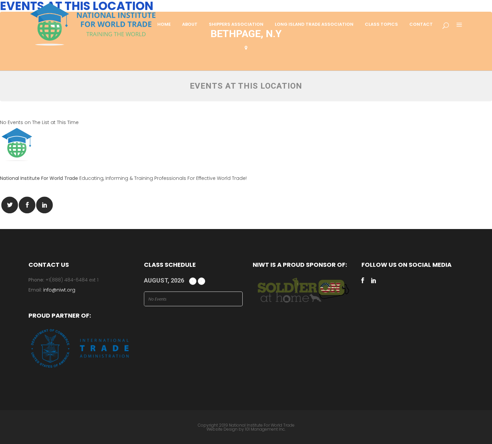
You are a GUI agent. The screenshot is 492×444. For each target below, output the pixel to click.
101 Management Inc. (265, 429)
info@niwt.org (59, 290)
